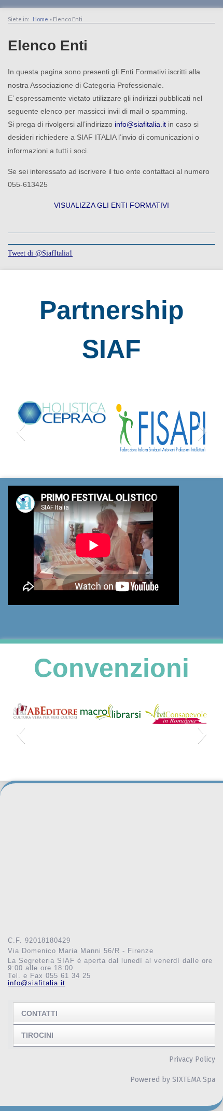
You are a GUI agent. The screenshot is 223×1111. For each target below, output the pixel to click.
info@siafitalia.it (140, 124)
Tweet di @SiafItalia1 (40, 253)
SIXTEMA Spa (193, 1079)
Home (40, 19)
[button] (20, 431)
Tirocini (37, 1035)
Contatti (39, 1013)
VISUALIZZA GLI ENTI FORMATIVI (111, 205)
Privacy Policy (192, 1059)
